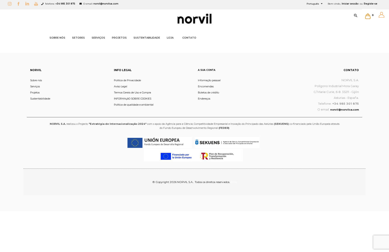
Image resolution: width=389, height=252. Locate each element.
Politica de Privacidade (127, 80)
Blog (234, 182)
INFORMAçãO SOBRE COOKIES (132, 98)
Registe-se (370, 3)
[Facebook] (20, 3)
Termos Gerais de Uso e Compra (132, 92)
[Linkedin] (28, 3)
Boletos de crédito (208, 92)
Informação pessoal (209, 80)
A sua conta (206, 70)
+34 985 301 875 (65, 3)
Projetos (35, 92)
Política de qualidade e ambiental (134, 104)
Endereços (204, 98)
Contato (351, 70)
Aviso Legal (120, 86)
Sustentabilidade (40, 98)
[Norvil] (194, 19)
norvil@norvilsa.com (105, 3)
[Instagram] (11, 3)
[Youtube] (37, 3)
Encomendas (206, 86)
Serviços (35, 86)
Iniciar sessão (350, 3)
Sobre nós (36, 80)
